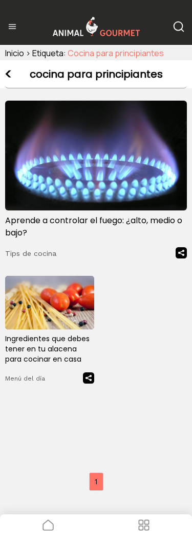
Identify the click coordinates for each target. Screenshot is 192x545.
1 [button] (96, 481)
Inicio (14, 53)
